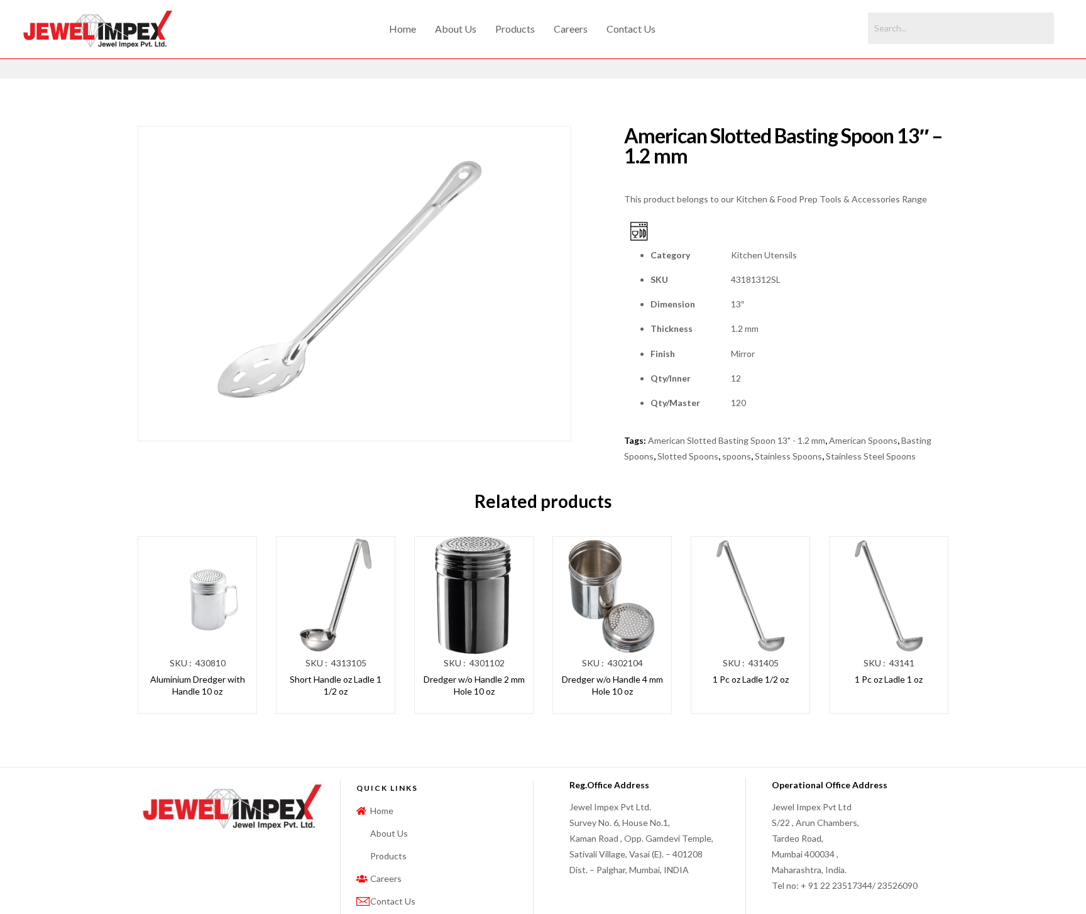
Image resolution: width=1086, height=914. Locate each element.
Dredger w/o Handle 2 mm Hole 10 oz (474, 685)
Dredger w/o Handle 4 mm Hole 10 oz (612, 685)
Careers (571, 29)
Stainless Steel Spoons (871, 456)
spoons (736, 456)
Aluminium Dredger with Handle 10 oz (197, 685)
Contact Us (630, 29)
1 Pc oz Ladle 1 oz (889, 679)
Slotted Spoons (687, 456)
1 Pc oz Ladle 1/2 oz (751, 679)
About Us (455, 29)
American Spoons (863, 440)
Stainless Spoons (788, 456)
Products (515, 29)
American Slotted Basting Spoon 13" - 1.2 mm (736, 440)
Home (402, 29)
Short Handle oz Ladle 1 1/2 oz (335, 685)
